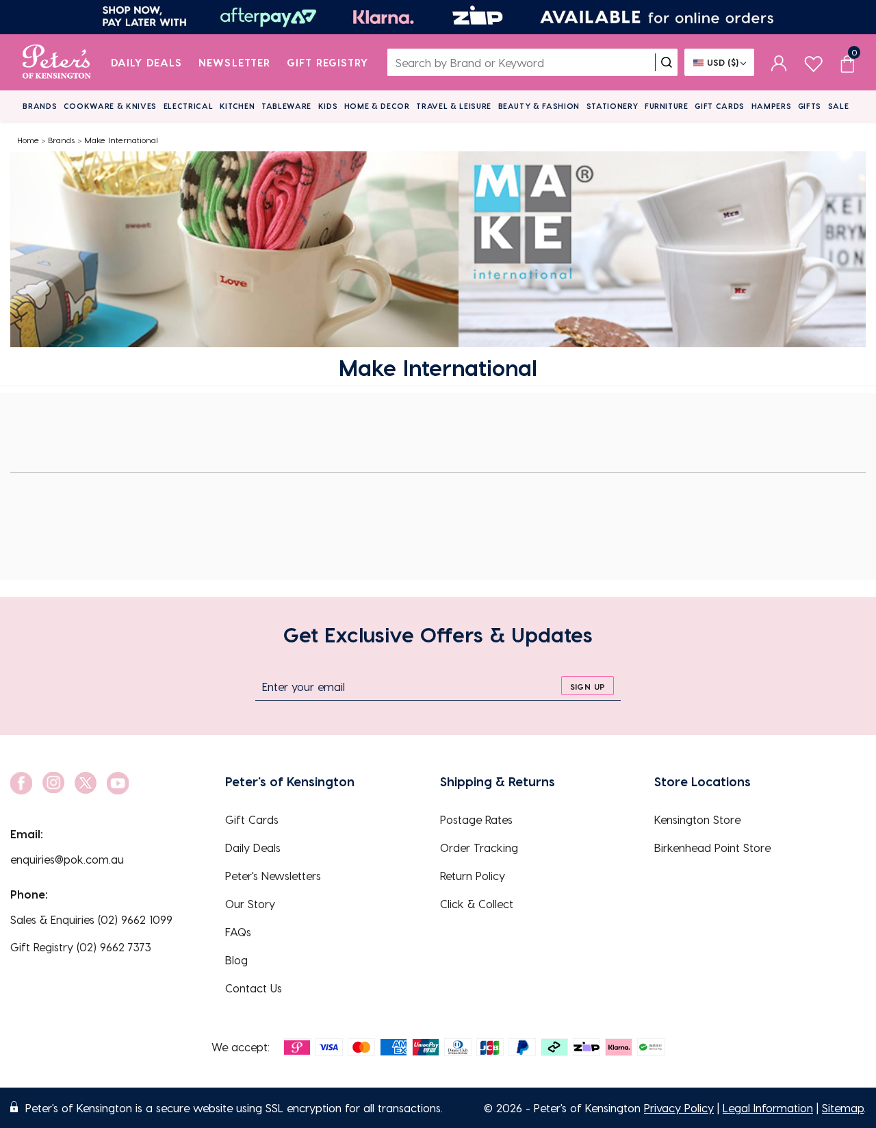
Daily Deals (147, 62)
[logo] (56, 62)
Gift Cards (720, 105)
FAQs (238, 931)
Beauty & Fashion (539, 105)
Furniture (666, 105)
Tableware (286, 105)
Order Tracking (479, 847)
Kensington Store (697, 819)
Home (28, 140)
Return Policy (472, 875)
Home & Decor (377, 105)
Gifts (809, 105)
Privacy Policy (679, 1107)
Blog (236, 959)
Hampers (771, 105)
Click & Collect (476, 903)
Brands (40, 105)
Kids (328, 105)
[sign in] (779, 62)
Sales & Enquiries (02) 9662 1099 (91, 919)
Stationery (613, 105)
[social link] (21, 783)
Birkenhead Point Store (712, 847)
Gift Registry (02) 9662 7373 (80, 946)
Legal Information (768, 1107)
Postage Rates (476, 819)
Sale (838, 105)
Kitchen (237, 105)
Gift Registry (328, 62)
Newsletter (234, 62)
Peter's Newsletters (273, 875)
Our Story (250, 903)
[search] (667, 62)
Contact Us (253, 987)
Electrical (189, 105)
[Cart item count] (847, 62)
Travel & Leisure (453, 105)
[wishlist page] (813, 62)
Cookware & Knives (110, 105)
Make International (121, 140)
